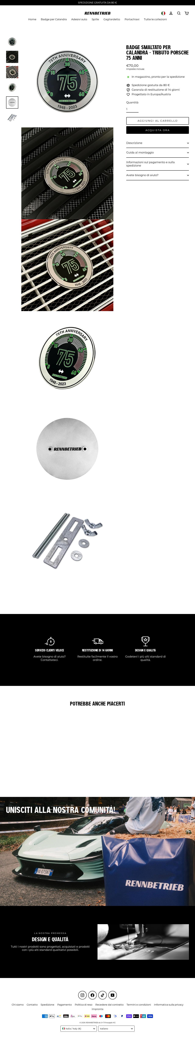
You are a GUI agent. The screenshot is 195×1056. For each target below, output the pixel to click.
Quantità (132, 102)
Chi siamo (18, 1004)
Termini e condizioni (139, 1004)
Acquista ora (157, 130)
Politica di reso (83, 1004)
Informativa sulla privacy (168, 1004)
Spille (95, 19)
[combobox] (78, 1029)
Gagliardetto (111, 19)
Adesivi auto (79, 19)
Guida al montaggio (140, 152)
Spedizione (47, 1004)
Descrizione (134, 143)
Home (32, 19)
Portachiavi (132, 19)
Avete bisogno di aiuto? (142, 175)
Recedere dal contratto (109, 1004)
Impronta (97, 1009)
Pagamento (64, 1004)
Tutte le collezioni (155, 19)
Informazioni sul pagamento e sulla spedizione (150, 164)
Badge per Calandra (54, 19)
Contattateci (49, 660)
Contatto (32, 1004)
